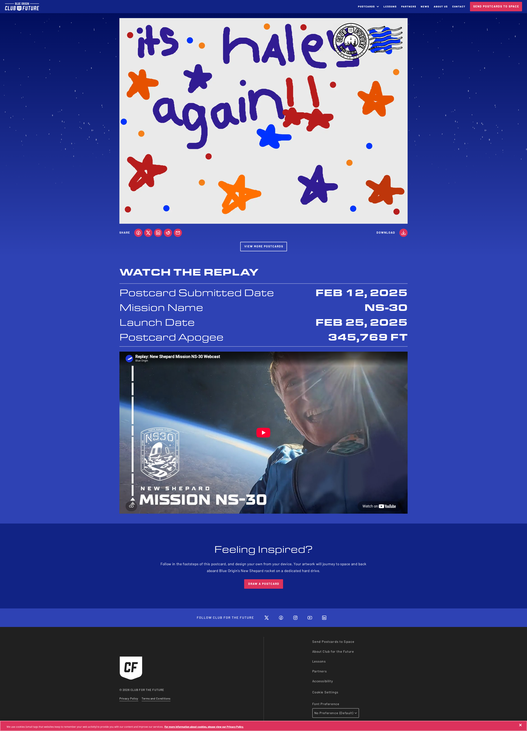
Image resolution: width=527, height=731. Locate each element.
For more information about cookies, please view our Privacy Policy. (204, 727)
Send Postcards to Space (333, 641)
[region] (263, 726)
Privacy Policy (128, 698)
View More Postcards (263, 246)
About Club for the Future (333, 651)
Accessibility (322, 681)
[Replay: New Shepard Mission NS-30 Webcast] (263, 433)
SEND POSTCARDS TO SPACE (496, 6)
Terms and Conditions (156, 698)
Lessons (319, 661)
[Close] (520, 725)
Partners (319, 671)
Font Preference (325, 704)
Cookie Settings (325, 692)
